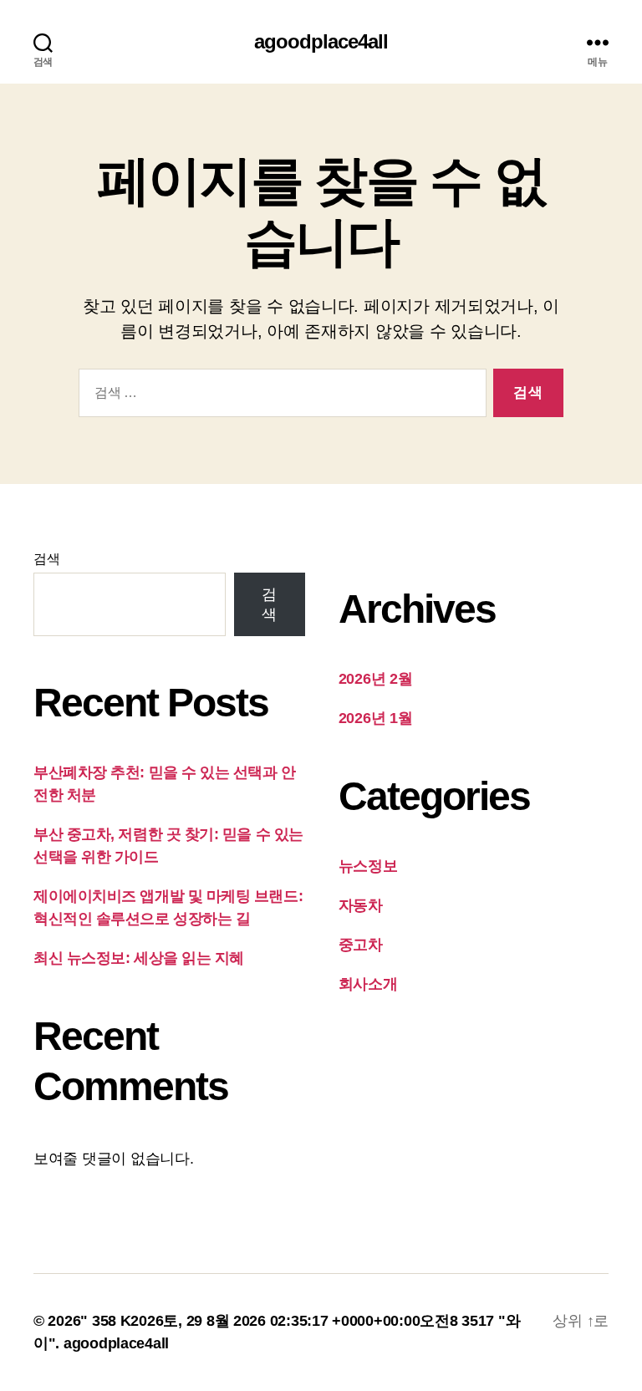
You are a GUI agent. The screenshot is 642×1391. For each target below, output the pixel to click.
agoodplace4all (321, 42)
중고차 (361, 944)
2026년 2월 (376, 678)
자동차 (361, 905)
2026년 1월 (376, 718)
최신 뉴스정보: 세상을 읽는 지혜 (138, 958)
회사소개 (368, 984)
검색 (46, 559)
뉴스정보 (368, 866)
